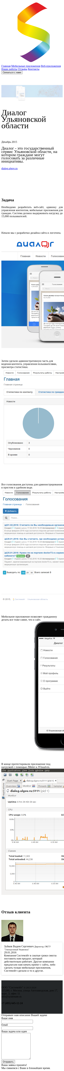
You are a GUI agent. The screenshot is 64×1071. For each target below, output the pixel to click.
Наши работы (9, 69)
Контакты (33, 69)
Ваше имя (7, 1018)
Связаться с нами (12, 72)
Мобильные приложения (25, 66)
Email (4, 1024)
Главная (6, 66)
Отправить (8, 1062)
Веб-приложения (51, 66)
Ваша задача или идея (14, 1031)
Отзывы (22, 69)
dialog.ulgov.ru (9, 168)
